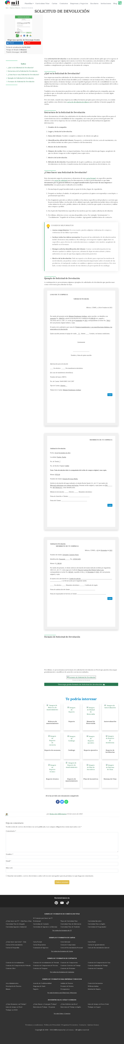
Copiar (110, 394)
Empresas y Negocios (79, 3)
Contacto (82, 1025)
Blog (115, 3)
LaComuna (70, 1030)
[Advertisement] (81, 27)
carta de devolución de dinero (78, 102)
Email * (8, 861)
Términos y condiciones (34, 1025)
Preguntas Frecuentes (69, 1025)
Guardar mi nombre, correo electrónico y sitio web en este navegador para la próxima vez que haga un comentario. (50, 876)
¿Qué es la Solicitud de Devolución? (21, 68)
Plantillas (28, 3)
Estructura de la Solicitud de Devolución (22, 71)
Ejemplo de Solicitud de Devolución (21, 78)
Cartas (54, 3)
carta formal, (91, 178)
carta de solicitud (60, 180)
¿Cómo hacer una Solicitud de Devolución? (23, 75)
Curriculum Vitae (42, 3)
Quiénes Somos (93, 1025)
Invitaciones (106, 3)
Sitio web (9, 868)
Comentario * (11, 831)
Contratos (64, 3)
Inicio (7, 8)
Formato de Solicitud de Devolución (21, 81)
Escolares (94, 3)
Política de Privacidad (52, 1025)
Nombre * (9, 854)
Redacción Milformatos (58, 814)
